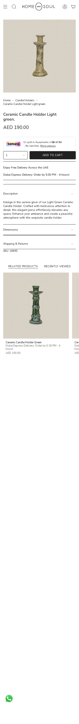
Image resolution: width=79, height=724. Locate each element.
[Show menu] (5, 7)
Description (10, 194)
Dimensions (10, 230)
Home (7, 100)
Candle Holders (24, 100)
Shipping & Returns (15, 244)
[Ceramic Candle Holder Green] (36, 306)
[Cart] (73, 7)
